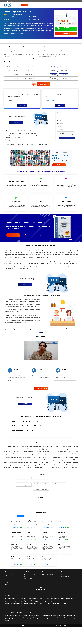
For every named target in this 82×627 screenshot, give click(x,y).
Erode (50, 515)
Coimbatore (33, 515)
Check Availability (63, 66)
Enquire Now (22, 105)
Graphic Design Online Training (41, 489)
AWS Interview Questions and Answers (50, 502)
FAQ (61, 41)
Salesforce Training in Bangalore (30, 603)
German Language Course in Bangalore (51, 598)
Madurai (39, 515)
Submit (67, 138)
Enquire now (16, 122)
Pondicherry (56, 515)
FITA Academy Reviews (47, 574)
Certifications (41, 41)
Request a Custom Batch (43, 84)
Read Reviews (19, 14)
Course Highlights (12, 41)
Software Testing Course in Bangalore (67, 600)
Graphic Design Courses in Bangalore (60, 603)
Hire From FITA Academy (29, 574)
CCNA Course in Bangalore (22, 598)
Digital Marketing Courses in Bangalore (26, 601)
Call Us (21, 527)
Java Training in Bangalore (40, 600)
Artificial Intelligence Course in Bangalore (59, 601)
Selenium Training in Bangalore (11, 601)
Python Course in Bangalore (52, 600)
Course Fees (53, 66)
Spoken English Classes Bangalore (67, 598)
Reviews (55, 41)
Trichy (45, 515)
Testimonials (60, 4)
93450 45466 (13, 1)
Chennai (26, 515)
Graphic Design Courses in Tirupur (41, 483)
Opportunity (48, 41)
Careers (25, 576)
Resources (68, 4)
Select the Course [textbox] (60, 126)
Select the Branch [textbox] (60, 123)
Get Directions (15, 527)
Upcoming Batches (23, 41)
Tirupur (62, 515)
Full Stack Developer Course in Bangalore (26, 600)
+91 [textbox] (58, 120)
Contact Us (75, 4)
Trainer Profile (32, 41)
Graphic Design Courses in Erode (58, 483)
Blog (62, 574)
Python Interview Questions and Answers (48, 501)
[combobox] (59, 121)
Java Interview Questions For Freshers (30, 501)
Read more (34, 58)
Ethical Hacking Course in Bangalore (36, 598)
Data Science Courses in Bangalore (42, 601)
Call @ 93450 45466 (66, 29)
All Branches (20, 515)
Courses (24, 4)
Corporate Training (44, 4)
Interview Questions (65, 576)
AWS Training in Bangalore (10, 598)
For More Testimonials (41, 388)
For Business (52, 4)
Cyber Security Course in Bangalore (44, 603)
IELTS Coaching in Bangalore (10, 600)
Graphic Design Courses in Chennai (23, 478)
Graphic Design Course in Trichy (41, 478)
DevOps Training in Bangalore (16, 603)
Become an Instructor (28, 578)
